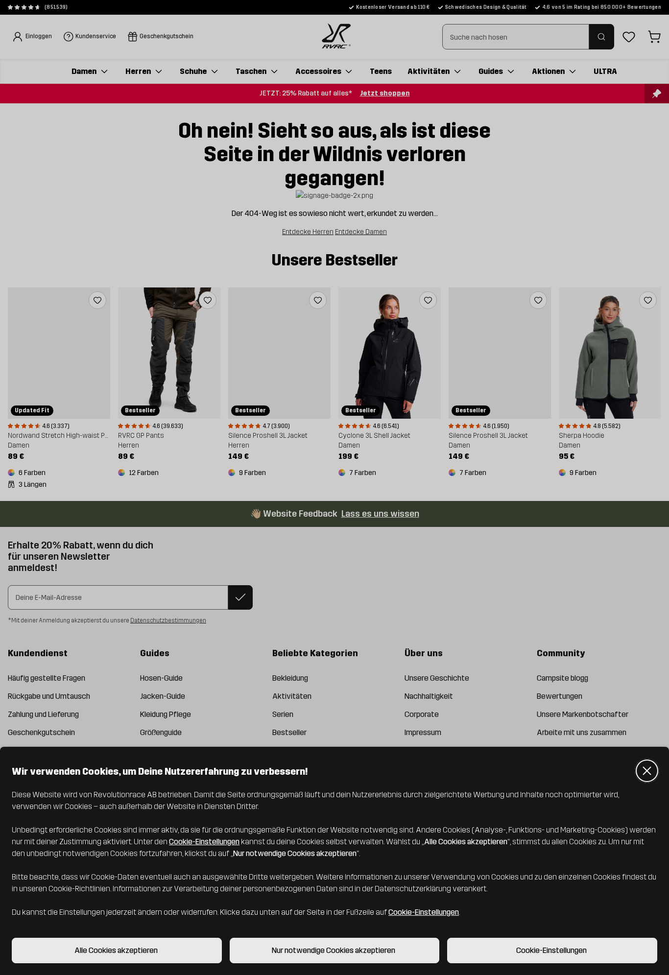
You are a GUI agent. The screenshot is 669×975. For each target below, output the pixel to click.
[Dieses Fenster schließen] (647, 771)
